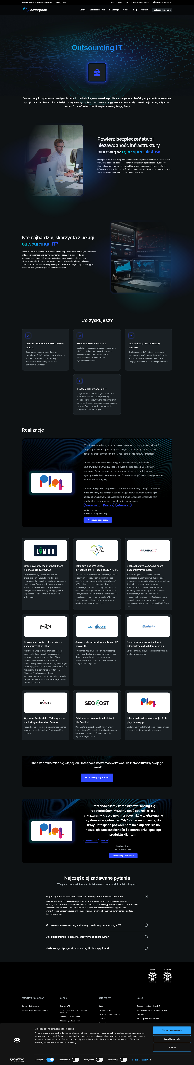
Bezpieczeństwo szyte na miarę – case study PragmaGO (44, 2)
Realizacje (114, 10)
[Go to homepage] (34, 9)
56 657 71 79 (149, 2)
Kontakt (144, 10)
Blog (135, 10)
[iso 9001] (152, 976)
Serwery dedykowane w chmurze (35, 1010)
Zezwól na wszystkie (172, 1030)
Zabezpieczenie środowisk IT (148, 1006)
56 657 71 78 (123, 2)
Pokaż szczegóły (140, 1060)
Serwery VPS (65, 1006)
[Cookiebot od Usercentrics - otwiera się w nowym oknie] (17, 1060)
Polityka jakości (105, 1010)
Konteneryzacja (143, 1023)
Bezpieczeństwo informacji (109, 1014)
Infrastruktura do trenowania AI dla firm (152, 1010)
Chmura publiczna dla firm (70, 1017)
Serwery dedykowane (30, 1006)
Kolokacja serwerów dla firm (148, 1019)
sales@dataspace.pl (163, 2)
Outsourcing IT (142, 1014)
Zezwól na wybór (172, 1039)
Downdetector (104, 1023)
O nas (126, 10)
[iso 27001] (167, 976)
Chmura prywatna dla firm (70, 1021)
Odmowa (172, 1047)
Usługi (83, 10)
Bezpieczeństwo (97, 10)
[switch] (75, 1060)
